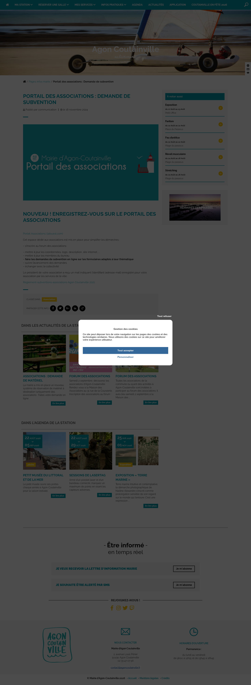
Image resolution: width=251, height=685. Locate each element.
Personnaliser (125, 357)
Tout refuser (164, 316)
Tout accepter (125, 350)
